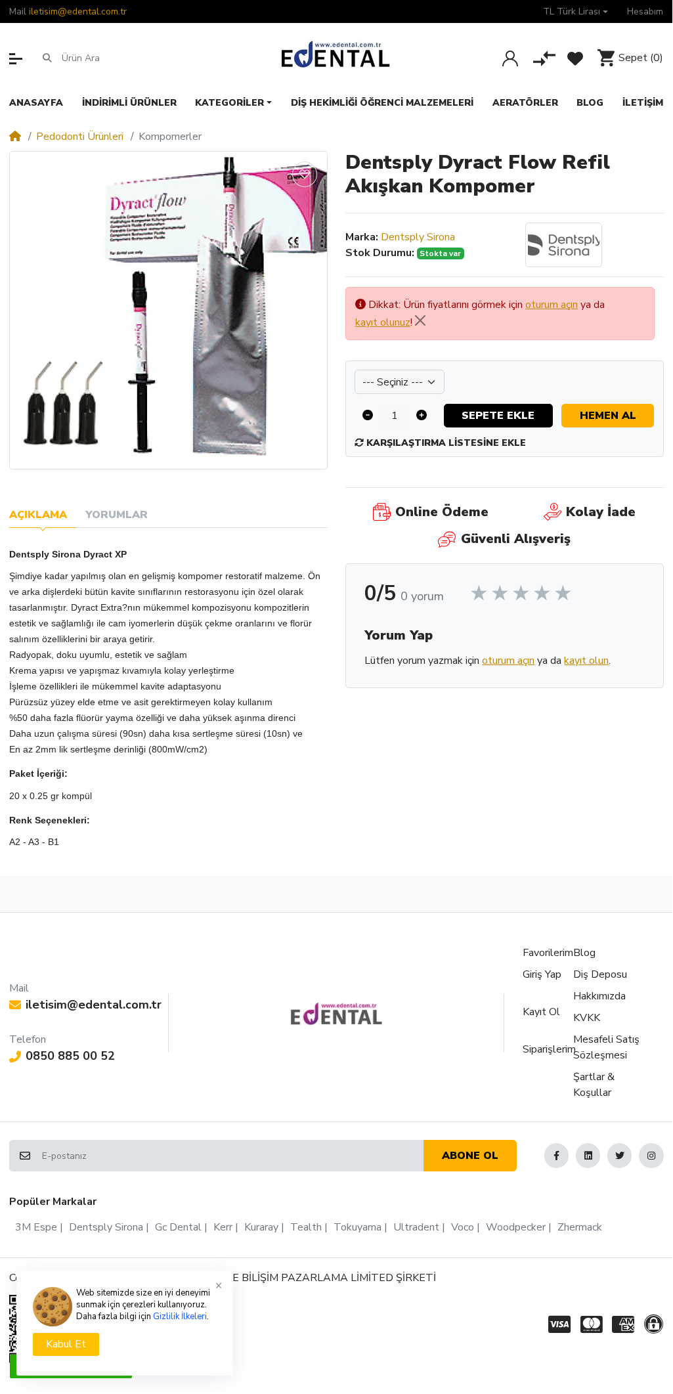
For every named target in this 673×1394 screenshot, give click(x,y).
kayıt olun (586, 660)
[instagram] (651, 1155)
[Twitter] (619, 1155)
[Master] (591, 1324)
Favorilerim (548, 953)
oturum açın (551, 304)
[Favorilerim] (575, 58)
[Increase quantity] (422, 416)
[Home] (15, 136)
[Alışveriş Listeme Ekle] (304, 174)
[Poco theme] (336, 1013)
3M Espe (36, 1227)
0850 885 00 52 (70, 1056)
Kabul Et (66, 1344)
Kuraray (261, 1227)
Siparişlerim (549, 1049)
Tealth (306, 1227)
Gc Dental (178, 1227)
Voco (462, 1227)
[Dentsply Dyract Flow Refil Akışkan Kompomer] (168, 310)
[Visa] (557, 1324)
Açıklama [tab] (38, 515)
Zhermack (579, 1227)
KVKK (586, 1018)
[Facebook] (556, 1155)
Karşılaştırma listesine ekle (445, 443)
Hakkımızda (599, 996)
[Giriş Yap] (510, 58)
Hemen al (608, 415)
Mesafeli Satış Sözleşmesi (606, 1047)
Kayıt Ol (541, 1012)
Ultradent (416, 1227)
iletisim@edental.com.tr (78, 11)
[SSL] (655, 1324)
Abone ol (470, 1155)
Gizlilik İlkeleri (180, 1316)
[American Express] (623, 1324)
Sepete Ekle (498, 415)
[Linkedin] (588, 1155)
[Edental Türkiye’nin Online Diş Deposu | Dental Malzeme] (336, 58)
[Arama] (47, 57)
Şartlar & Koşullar (594, 1085)
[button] (575, 11)
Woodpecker (516, 1227)
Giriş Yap (542, 974)
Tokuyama (357, 1227)
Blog (584, 953)
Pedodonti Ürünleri (79, 136)
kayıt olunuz (382, 322)
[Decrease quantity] (368, 416)
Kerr (222, 1227)
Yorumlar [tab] (116, 515)
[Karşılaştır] (544, 58)
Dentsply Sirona (418, 237)
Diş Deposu (600, 974)
